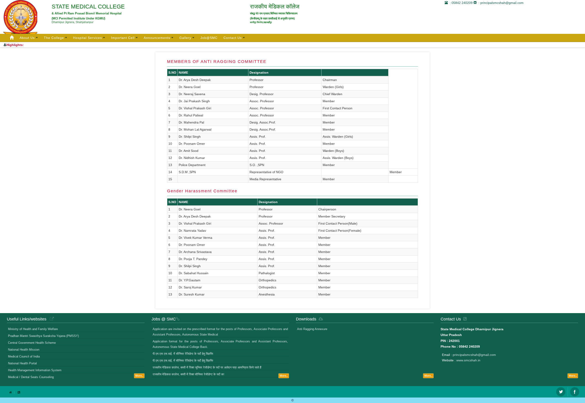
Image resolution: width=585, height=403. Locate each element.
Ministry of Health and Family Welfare (33, 329)
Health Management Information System (34, 370)
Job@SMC (209, 38)
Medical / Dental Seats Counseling (31, 377)
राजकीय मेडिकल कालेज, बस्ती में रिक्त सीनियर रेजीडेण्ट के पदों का (188, 374)
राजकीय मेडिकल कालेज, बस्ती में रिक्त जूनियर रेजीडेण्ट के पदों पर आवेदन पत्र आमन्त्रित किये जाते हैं (207, 367)
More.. (139, 375)
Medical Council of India (24, 356)
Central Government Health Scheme (32, 342)
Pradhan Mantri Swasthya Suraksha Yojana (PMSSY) (43, 336)
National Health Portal (22, 363)
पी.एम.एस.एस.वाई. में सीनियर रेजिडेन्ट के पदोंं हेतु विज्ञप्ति (183, 353)
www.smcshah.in (468, 360)
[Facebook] (574, 391)
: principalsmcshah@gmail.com (500, 3)
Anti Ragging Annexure (312, 329)
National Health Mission (23, 349)
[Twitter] (560, 391)
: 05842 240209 (460, 3)
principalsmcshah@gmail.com (474, 355)
